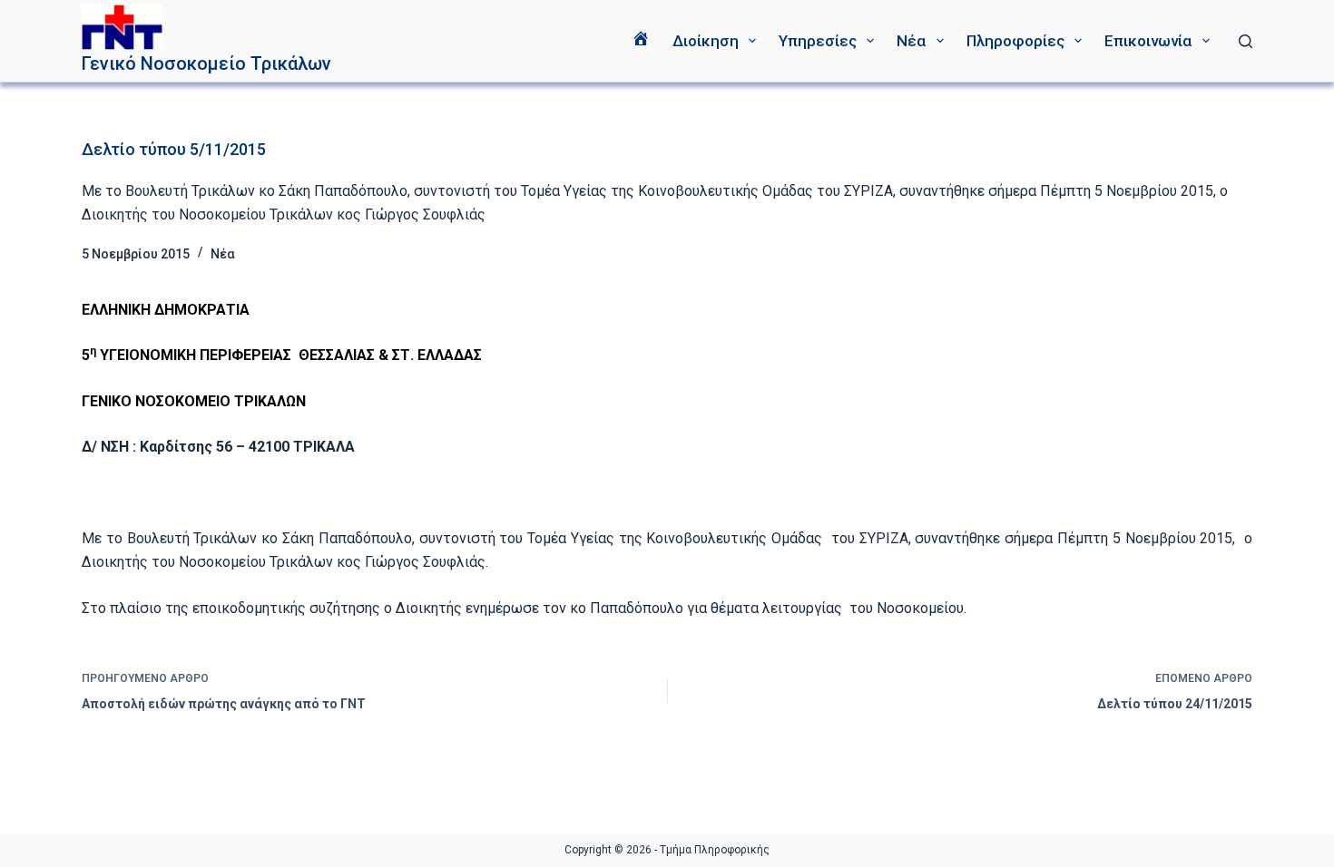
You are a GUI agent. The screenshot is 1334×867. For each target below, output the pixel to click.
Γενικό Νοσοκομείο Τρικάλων (206, 63)
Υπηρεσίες (818, 41)
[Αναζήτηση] (1245, 41)
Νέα (911, 41)
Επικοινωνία (1148, 41)
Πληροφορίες (1015, 41)
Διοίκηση (705, 41)
